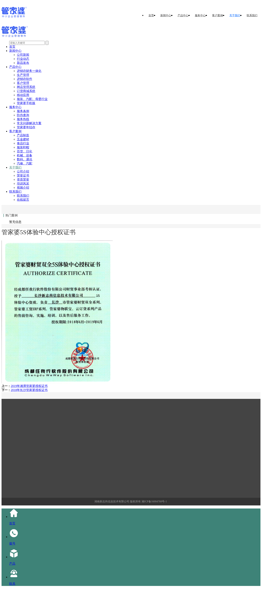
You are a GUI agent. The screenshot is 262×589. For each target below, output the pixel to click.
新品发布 (23, 62)
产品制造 (23, 135)
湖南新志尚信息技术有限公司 (111, 501)
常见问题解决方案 (29, 123)
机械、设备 (24, 155)
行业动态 (23, 58)
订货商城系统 (26, 91)
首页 (151, 15)
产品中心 (183, 15)
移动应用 (23, 95)
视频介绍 (23, 187)
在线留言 (23, 199)
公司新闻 (23, 54)
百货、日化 (24, 151)
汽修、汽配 (24, 163)
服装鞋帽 (23, 147)
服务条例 (23, 111)
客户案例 (217, 15)
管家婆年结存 (26, 127)
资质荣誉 (23, 179)
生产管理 (23, 74)
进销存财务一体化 (29, 70)
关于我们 (234, 15)
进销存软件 (24, 79)
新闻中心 (165, 15)
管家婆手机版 (26, 103)
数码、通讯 (24, 159)
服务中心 (200, 15)
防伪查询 (23, 115)
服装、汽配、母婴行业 (32, 99)
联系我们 (252, 15)
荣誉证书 (23, 175)
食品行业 (23, 143)
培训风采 (23, 183)
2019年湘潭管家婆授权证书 (29, 386)
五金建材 (23, 139)
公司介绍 (23, 171)
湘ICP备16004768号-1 (154, 501)
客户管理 (23, 83)
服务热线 (23, 119)
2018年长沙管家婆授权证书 (29, 390)
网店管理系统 (26, 87)
